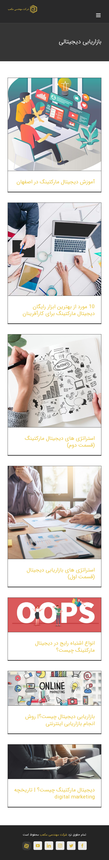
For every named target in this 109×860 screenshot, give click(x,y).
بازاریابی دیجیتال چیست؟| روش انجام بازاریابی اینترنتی (60, 720)
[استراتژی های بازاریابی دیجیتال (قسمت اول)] (54, 512)
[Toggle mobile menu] (98, 15)
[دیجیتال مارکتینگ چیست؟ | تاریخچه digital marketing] (54, 761)
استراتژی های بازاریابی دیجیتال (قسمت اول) (61, 573)
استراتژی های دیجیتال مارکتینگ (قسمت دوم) (60, 441)
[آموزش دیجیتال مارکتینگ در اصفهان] (54, 124)
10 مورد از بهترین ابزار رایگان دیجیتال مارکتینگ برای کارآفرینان (59, 310)
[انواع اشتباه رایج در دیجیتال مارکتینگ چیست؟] (54, 615)
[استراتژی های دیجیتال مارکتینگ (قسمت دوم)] (54, 380)
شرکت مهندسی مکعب (53, 834)
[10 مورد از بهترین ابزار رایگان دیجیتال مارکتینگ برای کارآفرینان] (54, 249)
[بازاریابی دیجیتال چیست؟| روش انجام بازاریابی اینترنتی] (54, 688)
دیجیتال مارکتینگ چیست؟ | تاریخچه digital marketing (54, 793)
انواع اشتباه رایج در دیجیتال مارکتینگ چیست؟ (65, 646)
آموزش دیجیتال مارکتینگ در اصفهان (55, 182)
